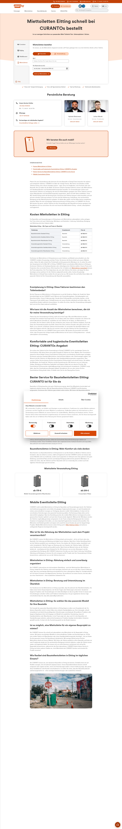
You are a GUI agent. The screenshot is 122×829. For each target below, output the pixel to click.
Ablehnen (36, 433)
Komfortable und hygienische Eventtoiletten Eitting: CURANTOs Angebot (55, 169)
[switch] (51, 426)
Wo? (34, 58)
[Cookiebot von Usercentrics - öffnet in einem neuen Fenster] (89, 394)
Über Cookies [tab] (86, 399)
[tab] (22, 44)
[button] (104, 6)
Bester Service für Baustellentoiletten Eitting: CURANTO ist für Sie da (54, 171)
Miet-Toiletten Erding (72, 525)
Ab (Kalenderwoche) (39, 65)
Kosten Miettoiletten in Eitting (42, 166)
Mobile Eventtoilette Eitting (41, 174)
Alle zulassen (85, 433)
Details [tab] (61, 399)
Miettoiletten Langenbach (79, 268)
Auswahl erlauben (61, 433)
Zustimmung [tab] (36, 400)
